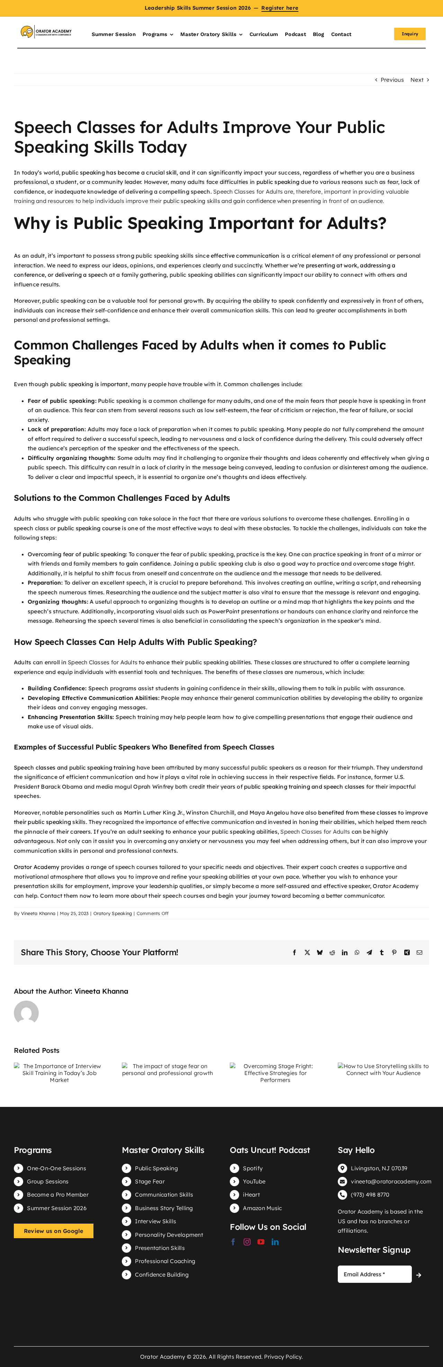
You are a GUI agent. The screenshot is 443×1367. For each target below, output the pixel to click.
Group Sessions (48, 1181)
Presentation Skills (160, 1247)
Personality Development (169, 1234)
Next (417, 79)
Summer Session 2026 (57, 1208)
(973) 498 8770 (370, 1194)
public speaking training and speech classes (304, 786)
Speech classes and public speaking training (74, 767)
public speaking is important (89, 384)
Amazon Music (262, 1208)
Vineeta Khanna (38, 913)
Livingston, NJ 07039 (379, 1168)
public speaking (278, 181)
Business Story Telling (164, 1208)
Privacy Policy (282, 1356)
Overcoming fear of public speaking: (77, 554)
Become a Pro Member (58, 1194)
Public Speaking (156, 1168)
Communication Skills (164, 1194)
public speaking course (88, 528)
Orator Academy (36, 866)
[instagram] (247, 1242)
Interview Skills (155, 1221)
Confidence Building (162, 1274)
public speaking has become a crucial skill (119, 172)
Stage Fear (149, 1181)
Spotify (253, 1168)
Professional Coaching (165, 1261)
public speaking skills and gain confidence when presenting (242, 200)
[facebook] (233, 1242)
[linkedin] (275, 1242)
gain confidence (148, 563)
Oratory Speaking (112, 913)
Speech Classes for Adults (102, 662)
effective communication (245, 255)
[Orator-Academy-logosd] (46, 27)
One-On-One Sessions (56, 1168)
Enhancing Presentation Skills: (71, 716)
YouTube (254, 1181)
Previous (392, 79)
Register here (279, 8)
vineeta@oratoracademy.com (391, 1181)
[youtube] (260, 1242)
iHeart (251, 1194)
